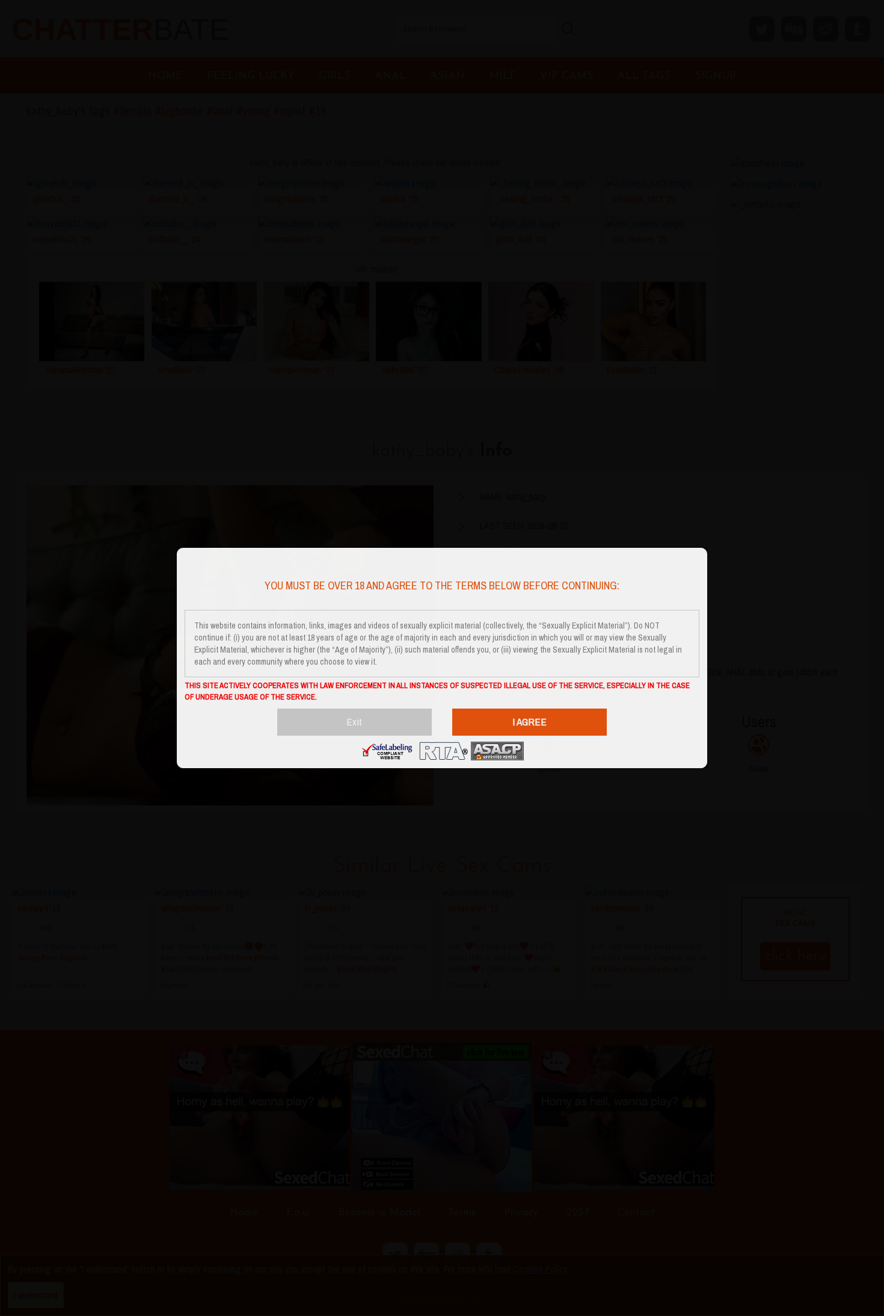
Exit (354, 721)
